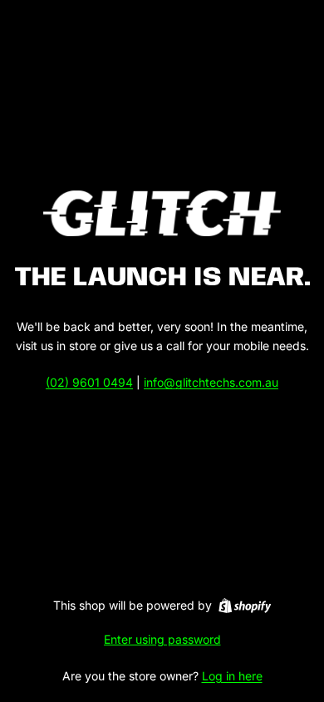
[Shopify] (244, 605)
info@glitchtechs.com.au (211, 382)
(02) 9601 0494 (89, 382)
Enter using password (162, 639)
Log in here (232, 676)
